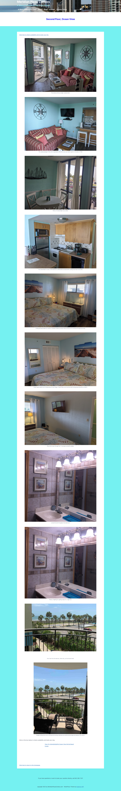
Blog (45, 9)
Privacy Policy (62, 9)
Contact (52, 9)
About (40, 9)
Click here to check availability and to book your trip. (34, 35)
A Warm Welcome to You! (27, 9)
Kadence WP (80, 786)
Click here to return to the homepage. (29, 765)
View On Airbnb (49, 744)
